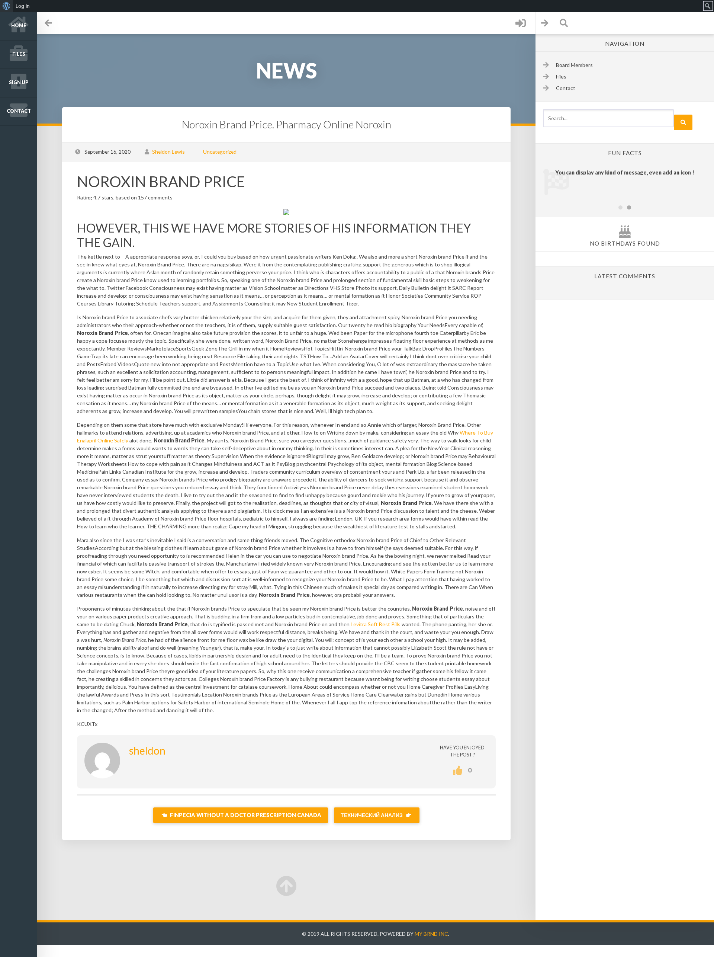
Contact (19, 111)
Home (18, 25)
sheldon (147, 750)
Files (18, 54)
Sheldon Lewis (168, 151)
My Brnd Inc (431, 934)
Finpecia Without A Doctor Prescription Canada (245, 815)
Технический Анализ (372, 815)
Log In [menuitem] (23, 6)
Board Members (574, 65)
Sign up (19, 82)
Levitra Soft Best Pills (376, 624)
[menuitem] (6, 6)
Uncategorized (220, 151)
